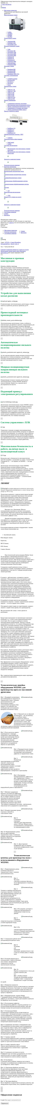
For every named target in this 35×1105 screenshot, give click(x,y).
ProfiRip (9, 35)
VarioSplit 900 (11, 41)
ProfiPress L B (11, 133)
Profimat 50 (10, 58)
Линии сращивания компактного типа (18, 106)
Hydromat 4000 (11, 64)
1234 (8, 195)
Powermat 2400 (11, 54)
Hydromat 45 (11, 60)
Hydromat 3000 (11, 61)
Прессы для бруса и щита (11, 111)
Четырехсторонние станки (11, 46)
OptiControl (10, 142)
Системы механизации (10, 145)
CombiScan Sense (12, 78)
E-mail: (3, 1100)
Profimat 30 (10, 57)
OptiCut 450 (10, 95)
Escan (9, 85)
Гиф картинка (11, 63)
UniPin (9, 144)
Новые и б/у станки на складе (12, 197)
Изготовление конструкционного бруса (18, 105)
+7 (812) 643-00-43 (6, 4)
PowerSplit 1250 (11, 44)
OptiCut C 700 (11, 91)
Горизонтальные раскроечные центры (15, 174)
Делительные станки (10, 38)
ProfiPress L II (11, 128)
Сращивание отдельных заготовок (17, 108)
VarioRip (9, 33)
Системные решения (10, 212)
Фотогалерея (4, 251)
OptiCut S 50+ (11, 97)
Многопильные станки (10, 15)
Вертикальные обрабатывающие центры (16, 181)
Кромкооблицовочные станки (12, 178)
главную (11, 222)
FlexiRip (9, 36)
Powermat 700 (11, 51)
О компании (9, 249)
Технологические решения (12, 165)
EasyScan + (10, 81)
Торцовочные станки (10, 86)
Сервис (6, 213)
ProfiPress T (10, 130)
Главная (3, 249)
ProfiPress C (10, 131)
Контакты (7, 215)
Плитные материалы (10, 166)
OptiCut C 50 (11, 89)
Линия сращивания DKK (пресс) (17, 109)
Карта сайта (16, 251)
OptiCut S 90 (11, 98)
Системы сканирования (11, 75)
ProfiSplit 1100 (11, 43)
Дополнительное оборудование (13, 139)
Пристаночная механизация (12, 192)
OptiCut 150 (10, 92)
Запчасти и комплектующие (12, 159)
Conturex (9, 137)
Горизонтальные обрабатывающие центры (16, 184)
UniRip (9, 32)
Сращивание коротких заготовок (17, 103)
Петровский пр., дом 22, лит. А (10, 244)
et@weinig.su (4, 252)
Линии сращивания (9, 100)
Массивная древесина (10, 10)
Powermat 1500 (11, 52)
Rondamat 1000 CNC (13, 74)
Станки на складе (23, 249)
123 (8, 190)
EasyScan (10, 83)
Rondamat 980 (11, 71)
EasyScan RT (11, 80)
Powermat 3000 (11, 55)
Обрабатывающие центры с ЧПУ (13, 134)
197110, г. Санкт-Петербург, (13, 242)
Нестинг (6, 187)
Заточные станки (9, 66)
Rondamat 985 (11, 72)
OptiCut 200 (10, 94)
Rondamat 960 (11, 69)
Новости (15, 249)
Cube (8, 49)
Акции (10, 251)
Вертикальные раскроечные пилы (14, 171)
